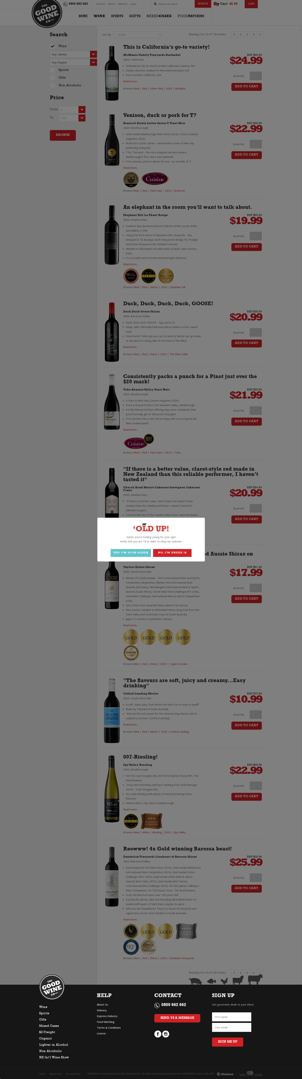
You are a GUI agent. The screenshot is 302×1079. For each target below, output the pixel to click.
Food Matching (105, 1022)
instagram (165, 1034)
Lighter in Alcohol (53, 1045)
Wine (43, 1007)
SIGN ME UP (227, 1042)
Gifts (42, 1020)
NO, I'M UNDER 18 (172, 553)
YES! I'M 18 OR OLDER (130, 553)
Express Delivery (107, 1016)
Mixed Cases (49, 1026)
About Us (102, 1004)
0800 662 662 (173, 1005)
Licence (101, 1033)
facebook (157, 1034)
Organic (45, 1038)
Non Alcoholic (50, 1051)
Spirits (44, 1013)
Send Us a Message (177, 1018)
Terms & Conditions (109, 1027)
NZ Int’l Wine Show (54, 1057)
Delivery (102, 1010)
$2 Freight (47, 1032)
